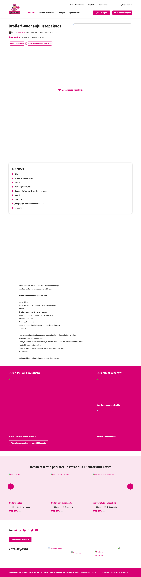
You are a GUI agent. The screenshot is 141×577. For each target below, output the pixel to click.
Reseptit (31, 13)
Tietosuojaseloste (15, 572)
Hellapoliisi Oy (71, 572)
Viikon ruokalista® (46, 13)
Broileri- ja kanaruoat (17, 43)
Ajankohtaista (74, 13)
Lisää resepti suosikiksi (20, 540)
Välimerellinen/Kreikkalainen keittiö (39, 43)
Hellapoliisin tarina (77, 5)
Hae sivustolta (127, 5)
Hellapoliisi (22, 32)
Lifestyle (61, 13)
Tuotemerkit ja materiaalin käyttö (52, 572)
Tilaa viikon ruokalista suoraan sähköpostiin (28, 443)
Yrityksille (91, 5)
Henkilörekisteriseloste (30, 572)
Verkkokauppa (104, 5)
